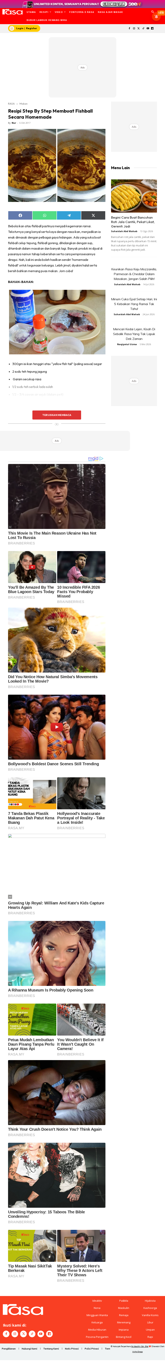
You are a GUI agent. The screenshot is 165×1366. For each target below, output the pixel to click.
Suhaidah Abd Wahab (124, 231)
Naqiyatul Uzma (127, 344)
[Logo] (12, 11)
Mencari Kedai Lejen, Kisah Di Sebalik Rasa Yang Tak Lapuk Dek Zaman (134, 334)
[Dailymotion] (152, 28)
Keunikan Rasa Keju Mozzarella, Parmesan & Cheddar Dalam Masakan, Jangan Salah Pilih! (134, 274)
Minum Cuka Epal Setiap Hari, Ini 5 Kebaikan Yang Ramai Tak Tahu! (134, 304)
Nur (14, 122)
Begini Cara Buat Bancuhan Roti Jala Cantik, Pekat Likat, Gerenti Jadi (133, 221)
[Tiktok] (143, 28)
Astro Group (137, 1352)
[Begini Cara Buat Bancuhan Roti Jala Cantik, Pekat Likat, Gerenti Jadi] (134, 196)
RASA (11, 103)
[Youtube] (147, 28)
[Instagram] (134, 28)
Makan (24, 103)
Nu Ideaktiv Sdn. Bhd (139, 1346)
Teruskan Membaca (56, 415)
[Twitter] (138, 28)
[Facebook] (129, 28)
